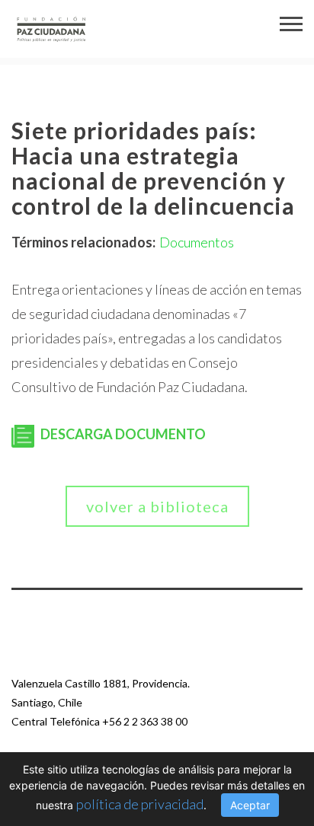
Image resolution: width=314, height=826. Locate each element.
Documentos (196, 242)
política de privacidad (139, 804)
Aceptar (250, 805)
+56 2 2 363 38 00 (144, 721)
